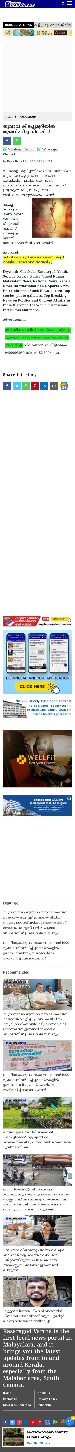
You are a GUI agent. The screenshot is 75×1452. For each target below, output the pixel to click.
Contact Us (10, 1399)
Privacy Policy (47, 1399)
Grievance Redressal (17, 1405)
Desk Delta (14, 161)
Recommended (16, 972)
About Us (44, 1393)
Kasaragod (28, 117)
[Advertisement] (37, 74)
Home (9, 117)
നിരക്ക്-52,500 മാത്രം (43, 353)
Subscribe (45, 1405)
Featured (11, 903)
